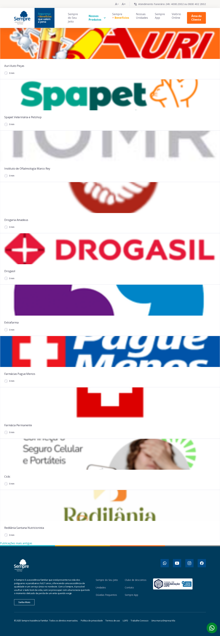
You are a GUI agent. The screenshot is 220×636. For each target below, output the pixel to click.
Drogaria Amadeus (16, 220)
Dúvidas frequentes (106, 594)
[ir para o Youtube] (177, 563)
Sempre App (160, 16)
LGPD (125, 620)
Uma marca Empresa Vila (163, 620)
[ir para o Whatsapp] (165, 563)
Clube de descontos (135, 580)
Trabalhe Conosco (139, 620)
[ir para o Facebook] (202, 563)
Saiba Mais (24, 602)
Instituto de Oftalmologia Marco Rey (27, 168)
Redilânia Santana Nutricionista (24, 528)
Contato (129, 587)
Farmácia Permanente (18, 425)
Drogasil (9, 271)
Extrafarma (11, 322)
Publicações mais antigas (16, 543)
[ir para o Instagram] (189, 563)
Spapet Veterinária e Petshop (23, 117)
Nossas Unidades (142, 16)
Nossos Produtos (95, 18)
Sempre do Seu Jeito (73, 17)
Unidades (101, 587)
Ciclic (7, 476)
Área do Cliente (196, 18)
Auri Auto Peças (14, 66)
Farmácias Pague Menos (19, 374)
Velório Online (176, 16)
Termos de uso (112, 620)
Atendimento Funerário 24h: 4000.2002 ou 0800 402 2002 (172, 4)
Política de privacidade (92, 620)
